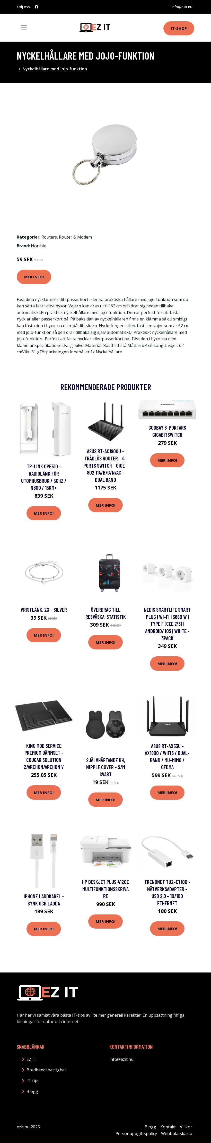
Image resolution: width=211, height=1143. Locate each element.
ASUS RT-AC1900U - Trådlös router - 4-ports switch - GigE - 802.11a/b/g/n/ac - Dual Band (105, 465)
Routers (49, 237)
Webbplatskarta (176, 1133)
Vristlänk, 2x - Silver (44, 609)
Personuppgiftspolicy (136, 1133)
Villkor (186, 1127)
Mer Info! (34, 276)
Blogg (32, 1091)
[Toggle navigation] (24, 28)
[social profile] (36, 7)
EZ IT (32, 1059)
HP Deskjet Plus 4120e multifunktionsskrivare (105, 888)
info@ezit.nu (182, 6)
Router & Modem (75, 237)
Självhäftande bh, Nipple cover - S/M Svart (105, 767)
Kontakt (168, 1127)
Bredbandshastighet (46, 1070)
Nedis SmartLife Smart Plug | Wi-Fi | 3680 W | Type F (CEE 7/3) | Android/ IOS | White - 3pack (167, 623)
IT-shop (179, 28)
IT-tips (33, 1080)
